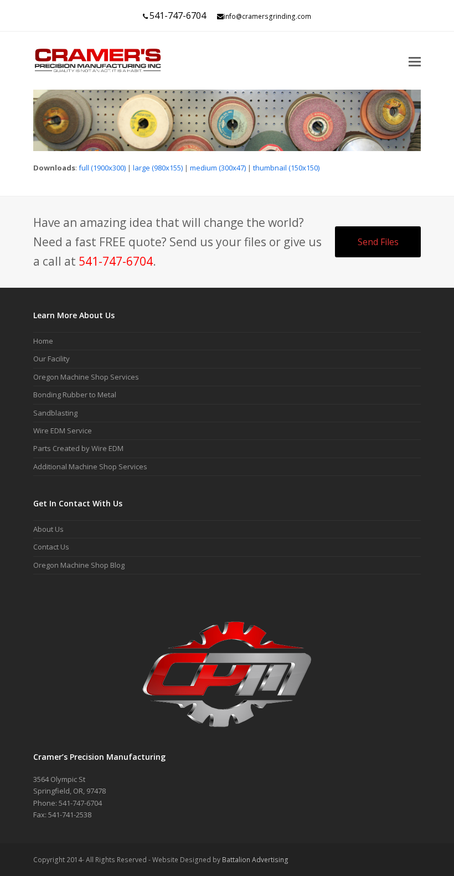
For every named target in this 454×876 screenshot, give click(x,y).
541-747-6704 (177, 15)
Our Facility (51, 359)
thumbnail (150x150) (286, 168)
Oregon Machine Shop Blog (79, 565)
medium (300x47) (218, 168)
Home (43, 341)
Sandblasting (55, 413)
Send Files (378, 242)
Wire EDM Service (62, 431)
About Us (48, 529)
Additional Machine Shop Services (90, 466)
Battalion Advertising (255, 859)
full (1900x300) (102, 168)
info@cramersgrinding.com (267, 16)
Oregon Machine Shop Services (86, 377)
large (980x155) (158, 168)
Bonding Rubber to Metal (74, 395)
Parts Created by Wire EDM (78, 448)
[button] (415, 61)
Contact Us (51, 547)
